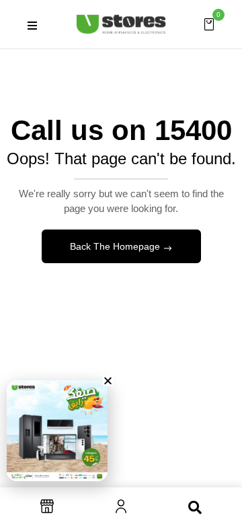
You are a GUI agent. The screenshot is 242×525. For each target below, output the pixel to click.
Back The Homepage (116, 246)
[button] (209, 23)
